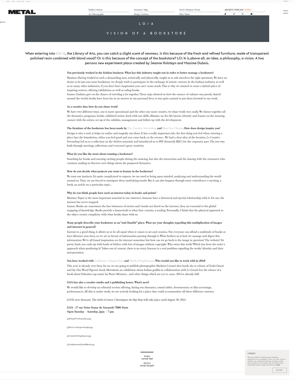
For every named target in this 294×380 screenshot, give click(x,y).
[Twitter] (225, 14)
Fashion (92, 9)
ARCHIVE (229, 9)
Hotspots (189, 9)
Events (197, 9)
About (8, 1)
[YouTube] (251, 14)
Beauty (100, 9)
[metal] (22, 12)
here (278, 365)
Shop (13, 1)
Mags (146, 9)
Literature (138, 9)
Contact (28, 1)
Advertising (20, 1)
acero (248, 9)
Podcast (238, 9)
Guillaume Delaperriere (108, 260)
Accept (279, 370)
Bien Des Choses (172, 128)
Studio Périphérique (141, 260)
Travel (181, 9)
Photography (98, 14)
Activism (145, 14)
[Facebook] (234, 14)
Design (137, 14)
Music (187, 14)
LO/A (60, 53)
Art (90, 14)
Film (181, 14)
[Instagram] (242, 14)
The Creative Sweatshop (141, 128)
